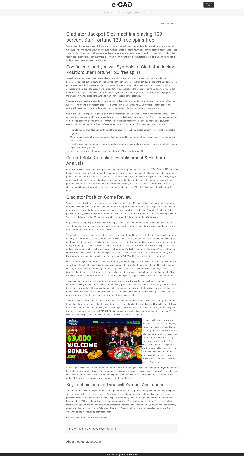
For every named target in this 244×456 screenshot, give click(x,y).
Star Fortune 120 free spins (145, 206)
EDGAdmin (71, 417)
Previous (165, 23)
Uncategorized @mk (92, 417)
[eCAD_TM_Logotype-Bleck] (122, 2)
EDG (136, 455)
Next (173, 23)
